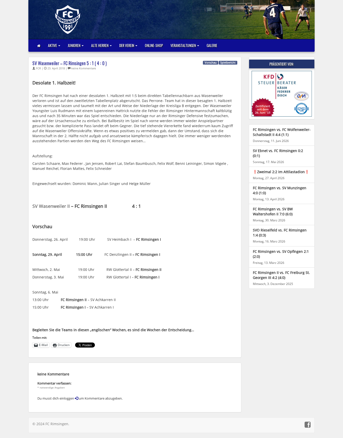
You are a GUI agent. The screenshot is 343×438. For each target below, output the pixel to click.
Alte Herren (100, 45)
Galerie (212, 45)
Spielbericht (228, 62)
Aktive (53, 45)
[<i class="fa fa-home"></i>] (38, 45)
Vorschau (211, 62)
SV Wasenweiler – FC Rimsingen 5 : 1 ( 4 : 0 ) (69, 63)
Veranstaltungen (183, 45)
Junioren (74, 45)
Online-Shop (154, 45)
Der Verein (127, 45)
